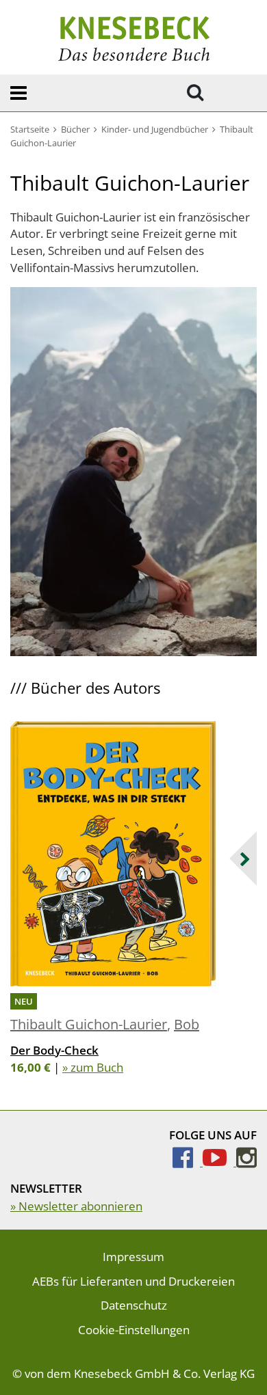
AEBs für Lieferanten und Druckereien (133, 1281)
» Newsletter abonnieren (76, 1206)
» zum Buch (92, 1067)
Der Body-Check (54, 1050)
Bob (186, 1024)
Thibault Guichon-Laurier (88, 1024)
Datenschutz (134, 1305)
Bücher (75, 129)
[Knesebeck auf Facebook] (188, 1161)
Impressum (133, 1256)
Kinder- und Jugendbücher (154, 129)
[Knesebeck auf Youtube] (219, 1161)
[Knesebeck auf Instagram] (246, 1161)
